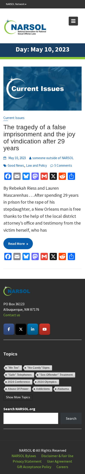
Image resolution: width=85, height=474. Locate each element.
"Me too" (13, 367)
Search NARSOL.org (19, 409)
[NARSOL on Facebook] (8, 329)
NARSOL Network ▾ (16, 4)
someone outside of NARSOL (53, 158)
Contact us (11, 315)
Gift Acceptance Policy (34, 466)
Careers (62, 466)
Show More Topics (18, 397)
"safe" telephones (20, 374)
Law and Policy (36, 165)
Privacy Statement (27, 461)
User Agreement (59, 461)
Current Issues (13, 118)
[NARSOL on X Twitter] (20, 329)
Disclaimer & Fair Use (57, 455)
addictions (43, 389)
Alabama (63, 389)
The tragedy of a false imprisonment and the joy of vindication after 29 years (39, 138)
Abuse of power (18, 389)
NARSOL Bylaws (24, 455)
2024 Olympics (47, 381)
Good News (16, 165)
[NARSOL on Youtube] (44, 329)
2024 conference (19, 381)
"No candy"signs (38, 367)
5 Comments (63, 165)
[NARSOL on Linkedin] (32, 329)
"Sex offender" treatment (56, 374)
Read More (16, 243)
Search (71, 418)
